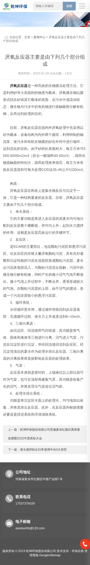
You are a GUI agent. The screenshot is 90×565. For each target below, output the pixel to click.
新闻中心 (40, 37)
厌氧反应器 (19, 86)
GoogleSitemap (49, 555)
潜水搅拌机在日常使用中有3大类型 (43, 449)
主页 (27, 37)
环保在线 (78, 551)
